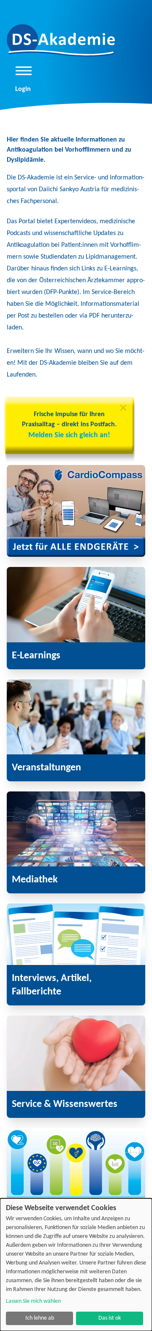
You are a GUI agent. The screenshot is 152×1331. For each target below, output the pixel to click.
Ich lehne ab (39, 1318)
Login (23, 89)
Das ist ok (109, 1318)
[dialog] (76, 1264)
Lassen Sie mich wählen (33, 1301)
